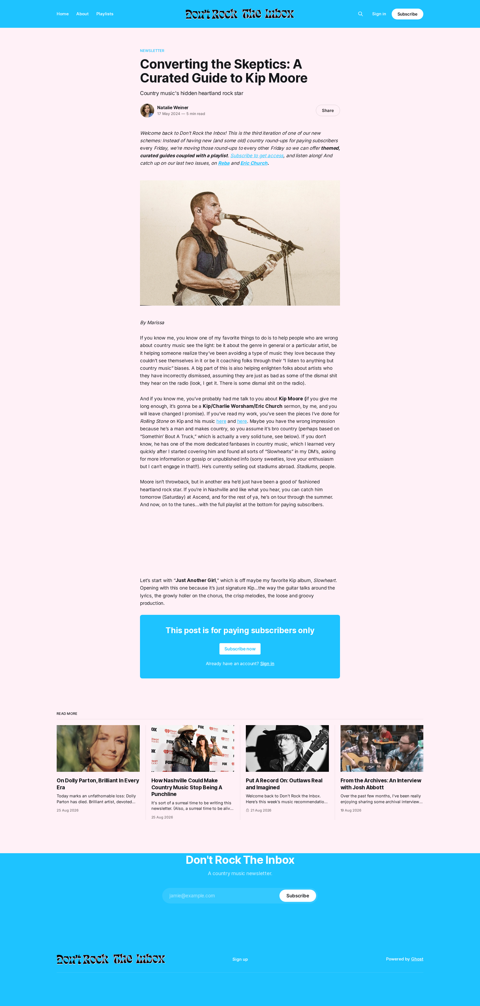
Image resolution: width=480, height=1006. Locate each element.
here (221, 421)
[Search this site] (360, 13)
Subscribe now (240, 648)
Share (328, 110)
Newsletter (152, 50)
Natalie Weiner (173, 107)
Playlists (104, 13)
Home (63, 13)
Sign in (379, 13)
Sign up (240, 959)
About (82, 13)
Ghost (417, 959)
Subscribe (408, 14)
